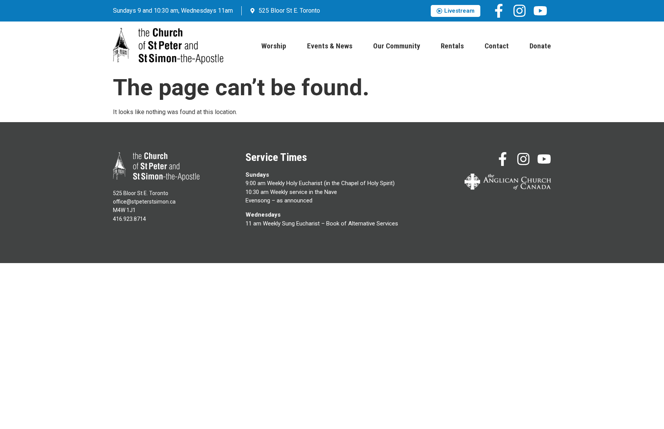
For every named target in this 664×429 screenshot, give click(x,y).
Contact (497, 45)
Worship (273, 45)
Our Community (396, 45)
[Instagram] (519, 11)
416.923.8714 (129, 219)
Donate (540, 45)
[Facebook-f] (499, 11)
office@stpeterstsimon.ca (144, 202)
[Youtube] (540, 11)
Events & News (329, 45)
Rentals (452, 45)
